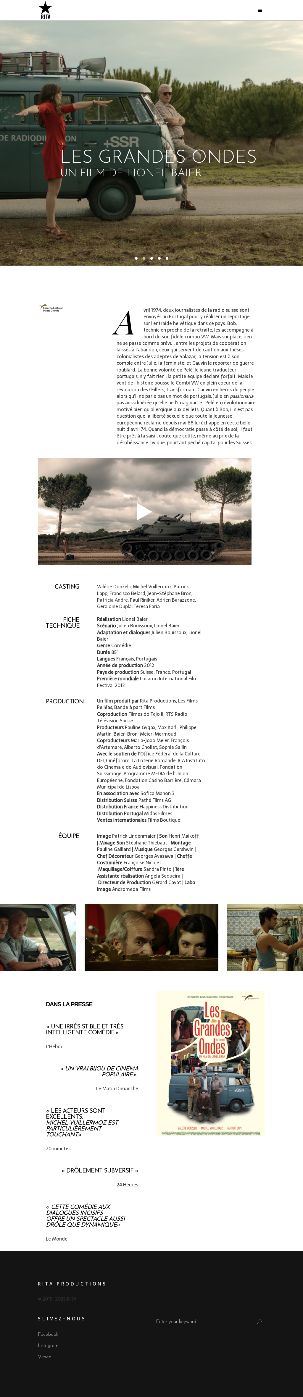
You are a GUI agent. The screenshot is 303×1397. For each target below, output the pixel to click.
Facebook (48, 1334)
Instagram (48, 1345)
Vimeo (44, 1356)
